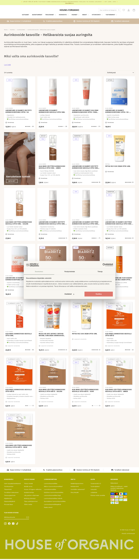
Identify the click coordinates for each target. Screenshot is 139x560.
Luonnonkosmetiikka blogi (52, 495)
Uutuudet (25, 14)
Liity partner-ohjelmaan (31, 495)
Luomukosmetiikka (50, 489)
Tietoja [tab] (100, 271)
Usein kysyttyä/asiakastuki (12, 483)
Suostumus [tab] (39, 271)
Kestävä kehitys (29, 492)
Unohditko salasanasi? (78, 489)
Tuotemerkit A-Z (96, 483)
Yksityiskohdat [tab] (69, 271)
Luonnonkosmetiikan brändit (53, 498)
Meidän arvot (28, 486)
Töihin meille (28, 504)
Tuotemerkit (110, 14)
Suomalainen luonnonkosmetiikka (54, 501)
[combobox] (109, 10)
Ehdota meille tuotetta (98, 495)
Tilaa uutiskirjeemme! (31, 501)
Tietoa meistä (28, 483)
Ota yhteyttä (74, 492)
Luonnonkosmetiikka (50, 483)
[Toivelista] (124, 10)
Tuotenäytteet (95, 486)
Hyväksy (99, 294)
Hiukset (75, 14)
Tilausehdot (8, 489)
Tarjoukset (49, 14)
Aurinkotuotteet (21, 29)
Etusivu (6, 29)
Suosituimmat (37, 14)
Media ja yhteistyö (30, 498)
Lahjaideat (94, 492)
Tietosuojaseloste (9, 495)
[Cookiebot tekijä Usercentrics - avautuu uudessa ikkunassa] (104, 264)
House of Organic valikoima (32, 489)
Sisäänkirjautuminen (77, 483)
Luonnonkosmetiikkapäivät (52, 504)
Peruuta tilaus (8, 504)
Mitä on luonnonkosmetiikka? (53, 486)
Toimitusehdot (8, 486)
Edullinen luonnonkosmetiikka (53, 492)
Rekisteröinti (75, 486)
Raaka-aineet (48, 507)
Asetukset (68, 294)
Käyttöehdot (8, 498)
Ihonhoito (63, 14)
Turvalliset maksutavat (11, 492)
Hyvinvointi (96, 14)
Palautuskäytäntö (9, 501)
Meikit (84, 14)
